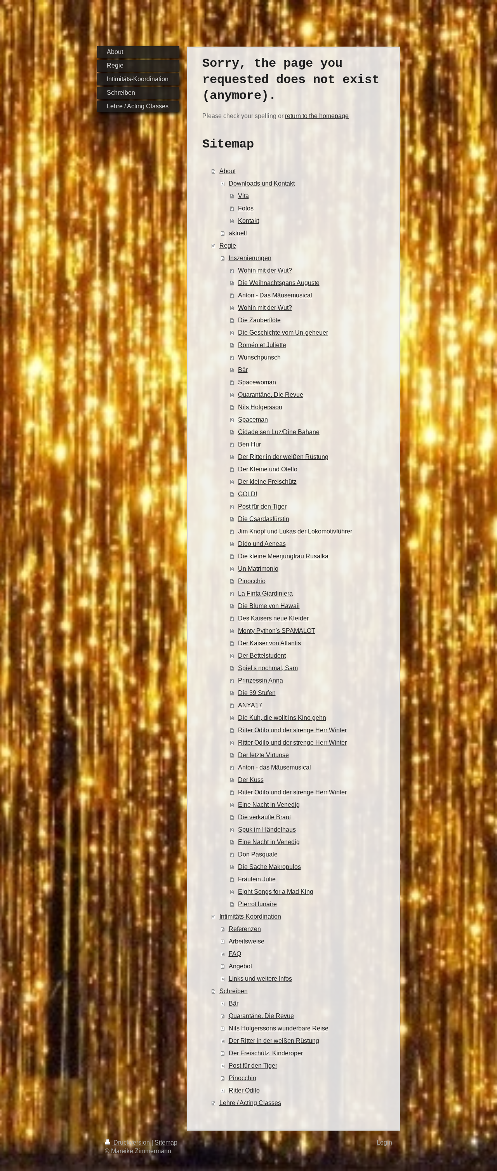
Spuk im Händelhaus (267, 829)
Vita (243, 196)
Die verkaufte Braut (264, 817)
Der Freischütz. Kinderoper (266, 1053)
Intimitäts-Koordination (250, 916)
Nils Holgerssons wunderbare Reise (278, 1028)
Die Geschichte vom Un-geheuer (283, 332)
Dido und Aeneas (262, 543)
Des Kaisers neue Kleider (273, 618)
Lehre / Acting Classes (250, 1103)
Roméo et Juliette (262, 345)
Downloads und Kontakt (262, 183)
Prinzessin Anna (260, 680)
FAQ (235, 953)
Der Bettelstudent (262, 655)
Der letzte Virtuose (263, 755)
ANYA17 (250, 705)
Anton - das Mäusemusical (274, 767)
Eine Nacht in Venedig (269, 804)
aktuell (238, 233)
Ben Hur (249, 444)
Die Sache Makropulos (269, 866)
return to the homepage (317, 116)
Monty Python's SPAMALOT (276, 630)
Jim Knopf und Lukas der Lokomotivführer (295, 531)
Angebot (240, 966)
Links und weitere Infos (260, 978)
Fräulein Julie (257, 879)
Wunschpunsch (259, 357)
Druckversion (131, 1142)
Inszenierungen (250, 258)
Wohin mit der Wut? (265, 270)
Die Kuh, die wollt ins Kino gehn (282, 717)
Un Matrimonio (258, 568)
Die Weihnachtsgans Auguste (279, 283)
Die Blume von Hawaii (269, 606)
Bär (243, 370)
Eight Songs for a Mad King (275, 891)
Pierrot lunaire (257, 904)
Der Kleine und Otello (267, 469)
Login (384, 1142)
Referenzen (245, 929)
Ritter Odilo (244, 1090)
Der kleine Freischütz (267, 481)
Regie (227, 245)
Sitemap (166, 1142)
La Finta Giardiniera (265, 593)
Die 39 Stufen (257, 693)
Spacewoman (257, 382)
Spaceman (253, 419)
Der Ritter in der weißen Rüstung (283, 456)
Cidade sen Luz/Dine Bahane (279, 432)
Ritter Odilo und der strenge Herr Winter (292, 730)
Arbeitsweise (246, 941)
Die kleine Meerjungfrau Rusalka (283, 556)
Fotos (246, 208)
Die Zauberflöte (259, 320)
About (227, 171)
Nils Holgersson (260, 407)
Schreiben (233, 991)
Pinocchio (252, 581)
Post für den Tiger (262, 506)
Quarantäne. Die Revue (270, 394)
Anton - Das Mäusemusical (275, 295)
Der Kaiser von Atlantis (269, 643)
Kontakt (248, 220)
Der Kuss (251, 780)
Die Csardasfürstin (263, 519)
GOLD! (247, 494)
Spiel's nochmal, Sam (268, 668)
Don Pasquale (258, 854)
